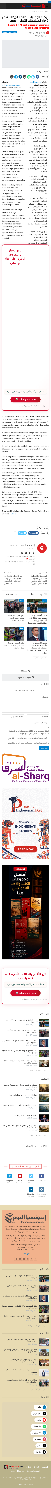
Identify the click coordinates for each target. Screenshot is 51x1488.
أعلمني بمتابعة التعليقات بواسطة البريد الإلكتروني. (27, 738)
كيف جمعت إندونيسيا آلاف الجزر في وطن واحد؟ (20, 1105)
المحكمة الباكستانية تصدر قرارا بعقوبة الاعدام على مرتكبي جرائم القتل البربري (39, 579)
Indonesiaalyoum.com (11, 85)
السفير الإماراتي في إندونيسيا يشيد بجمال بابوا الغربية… (20, 1371)
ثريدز (39, 1445)
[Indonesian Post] (13, 1467)
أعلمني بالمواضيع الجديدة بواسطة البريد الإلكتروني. (27, 743)
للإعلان (28, 1467)
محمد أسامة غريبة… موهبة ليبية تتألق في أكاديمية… (21, 1021)
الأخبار (14, 32)
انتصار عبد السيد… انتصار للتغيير (25, 1115)
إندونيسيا (4, 32)
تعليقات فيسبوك (24, 677)
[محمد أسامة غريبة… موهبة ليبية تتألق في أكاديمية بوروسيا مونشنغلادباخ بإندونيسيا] (37, 606)
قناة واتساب (37, 1426)
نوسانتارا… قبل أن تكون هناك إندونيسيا (23, 1095)
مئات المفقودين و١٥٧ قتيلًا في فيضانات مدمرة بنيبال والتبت (19, 1051)
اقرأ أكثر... (25, 1253)
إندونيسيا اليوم (36, 82)
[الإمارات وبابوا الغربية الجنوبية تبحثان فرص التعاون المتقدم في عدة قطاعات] (44, 1383)
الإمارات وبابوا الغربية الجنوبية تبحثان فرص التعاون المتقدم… (22, 1381)
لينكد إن (38, 1407)
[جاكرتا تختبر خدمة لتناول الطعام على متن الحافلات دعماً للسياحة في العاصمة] (44, 1342)
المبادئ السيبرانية (33, 1471)
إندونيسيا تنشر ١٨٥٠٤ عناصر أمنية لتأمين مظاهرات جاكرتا (22, 1031)
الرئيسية (45, 1467)
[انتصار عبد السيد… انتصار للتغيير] (44, 1118)
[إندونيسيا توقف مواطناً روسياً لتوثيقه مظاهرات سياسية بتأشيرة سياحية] (44, 1063)
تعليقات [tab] (24, 671)
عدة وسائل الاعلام (18, 1471)
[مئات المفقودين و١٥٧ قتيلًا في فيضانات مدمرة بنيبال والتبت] (14, 634)
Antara (13, 514)
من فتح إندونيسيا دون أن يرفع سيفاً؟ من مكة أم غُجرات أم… (20, 1086)
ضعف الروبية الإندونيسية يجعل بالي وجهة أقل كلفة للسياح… (20, 1350)
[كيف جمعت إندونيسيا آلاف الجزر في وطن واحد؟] (44, 1108)
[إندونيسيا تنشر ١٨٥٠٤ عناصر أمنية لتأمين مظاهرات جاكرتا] (14, 606)
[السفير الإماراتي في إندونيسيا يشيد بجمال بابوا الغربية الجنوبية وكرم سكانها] (44, 1372)
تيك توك (38, 1452)
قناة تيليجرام (36, 1433)
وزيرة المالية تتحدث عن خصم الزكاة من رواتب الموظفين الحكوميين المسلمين (13, 579)
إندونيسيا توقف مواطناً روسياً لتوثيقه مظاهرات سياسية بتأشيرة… (20, 1062)
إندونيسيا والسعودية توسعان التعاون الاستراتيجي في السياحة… (23, 1360)
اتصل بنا (36, 1467)
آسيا (10, 32)
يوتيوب (39, 1420)
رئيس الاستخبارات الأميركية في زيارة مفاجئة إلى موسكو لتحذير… (19, 1041)
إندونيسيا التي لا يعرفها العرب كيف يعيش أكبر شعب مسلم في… (20, 1126)
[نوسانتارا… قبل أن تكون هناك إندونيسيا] (44, 1098)
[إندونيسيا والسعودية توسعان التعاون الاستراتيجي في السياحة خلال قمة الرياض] (44, 1362)
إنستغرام (38, 1439)
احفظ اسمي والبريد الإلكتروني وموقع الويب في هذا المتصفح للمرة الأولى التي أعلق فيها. (29, 732)
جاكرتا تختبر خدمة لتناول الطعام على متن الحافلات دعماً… (22, 1340)
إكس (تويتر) (37, 1413)
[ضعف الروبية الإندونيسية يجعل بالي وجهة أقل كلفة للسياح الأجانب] (44, 1352)
